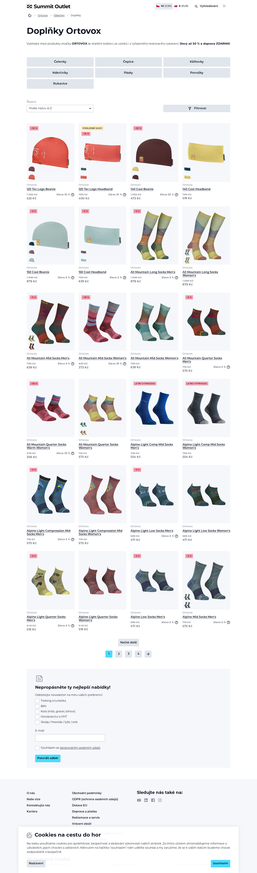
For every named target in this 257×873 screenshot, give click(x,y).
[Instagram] (159, 800)
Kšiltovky (197, 61)
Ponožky (196, 72)
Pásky (128, 72)
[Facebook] (152, 800)
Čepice (128, 61)
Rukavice (60, 83)
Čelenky (60, 61)
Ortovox (32, 185)
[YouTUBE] (138, 800)
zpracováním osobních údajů (80, 748)
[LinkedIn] (145, 800)
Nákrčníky (60, 72)
